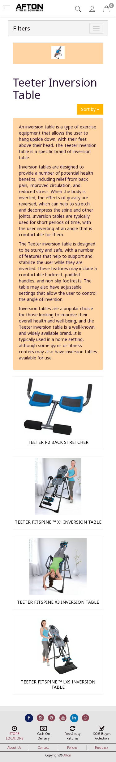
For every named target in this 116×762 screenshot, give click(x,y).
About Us (14, 747)
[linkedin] (74, 717)
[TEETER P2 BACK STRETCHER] (58, 433)
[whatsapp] (85, 717)
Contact (43, 747)
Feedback (101, 747)
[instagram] (40, 717)
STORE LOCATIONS (14, 736)
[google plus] (51, 717)
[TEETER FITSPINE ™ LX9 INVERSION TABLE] (58, 673)
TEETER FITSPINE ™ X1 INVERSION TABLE (58, 522)
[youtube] (63, 717)
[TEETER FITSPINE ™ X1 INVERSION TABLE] (58, 513)
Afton (67, 755)
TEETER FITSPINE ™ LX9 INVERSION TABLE (58, 684)
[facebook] (29, 717)
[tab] (78, 9)
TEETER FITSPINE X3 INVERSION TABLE (58, 602)
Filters (21, 28)
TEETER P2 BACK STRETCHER (58, 442)
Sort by (89, 109)
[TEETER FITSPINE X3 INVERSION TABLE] (58, 593)
